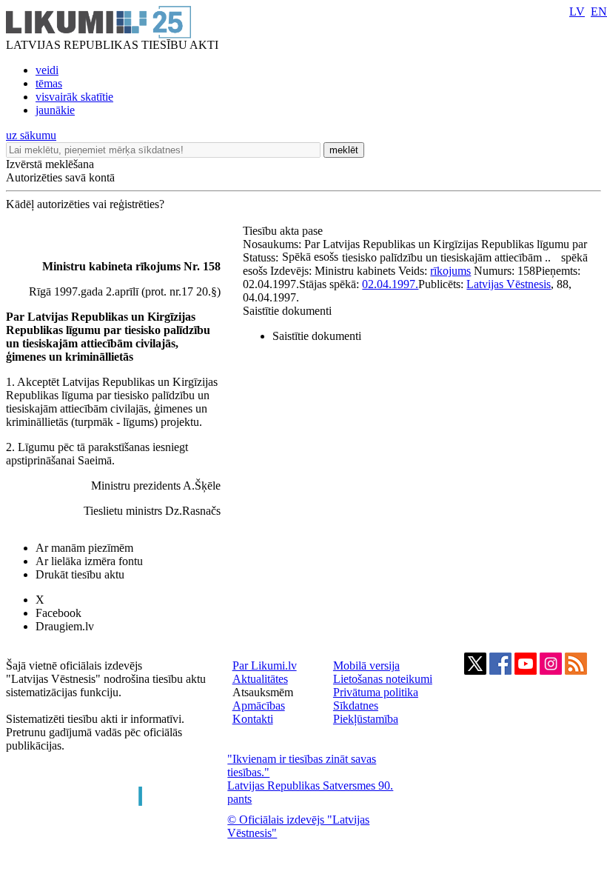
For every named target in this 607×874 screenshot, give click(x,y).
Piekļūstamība (365, 719)
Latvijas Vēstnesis (508, 284)
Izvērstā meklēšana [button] (50, 164)
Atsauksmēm (262, 692)
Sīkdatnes (355, 705)
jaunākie (55, 110)
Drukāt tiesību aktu (80, 574)
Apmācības (258, 705)
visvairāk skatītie (74, 96)
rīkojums (450, 270)
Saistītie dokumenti (287, 310)
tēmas (49, 83)
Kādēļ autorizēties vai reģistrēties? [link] (85, 204)
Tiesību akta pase (284, 230)
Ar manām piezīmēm (84, 547)
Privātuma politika (375, 692)
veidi (47, 70)
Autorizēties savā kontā (60, 177)
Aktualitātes (260, 679)
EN (599, 11)
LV (577, 11)
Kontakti (252, 719)
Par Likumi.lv (264, 665)
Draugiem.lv (65, 626)
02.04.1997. (390, 284)
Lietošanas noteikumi (382, 679)
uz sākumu (31, 135)
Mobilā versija (366, 665)
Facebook (58, 613)
